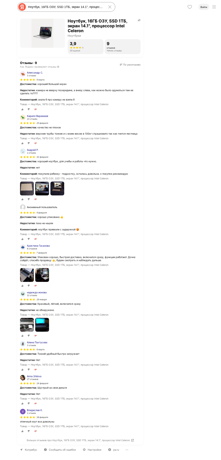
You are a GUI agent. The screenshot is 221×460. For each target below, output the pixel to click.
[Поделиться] (139, 20)
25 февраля (42, 123)
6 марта (41, 349)
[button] (130, 64)
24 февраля (42, 383)
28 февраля (42, 417)
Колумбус (31, 449)
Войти (203, 7)
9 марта (41, 79)
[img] (27, 79)
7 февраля (42, 252)
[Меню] (214, 6)
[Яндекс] (22, 7)
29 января (42, 299)
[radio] (22, 109)
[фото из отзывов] (27, 189)
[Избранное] (190, 7)
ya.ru (116, 449)
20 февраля (42, 157)
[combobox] (65, 6)
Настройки (94, 449)
